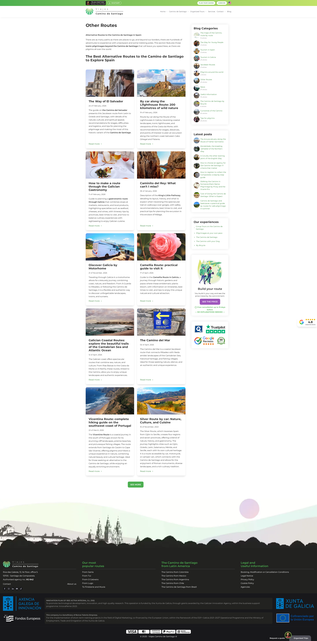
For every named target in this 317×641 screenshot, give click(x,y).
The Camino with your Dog (208, 241)
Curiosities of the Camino (211, 111)
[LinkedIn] (13, 589)
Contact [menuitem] (220, 12)
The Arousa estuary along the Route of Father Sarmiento (213, 140)
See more (135, 484)
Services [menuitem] (211, 12)
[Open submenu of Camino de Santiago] (188, 11)
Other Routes (206, 80)
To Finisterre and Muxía (93, 587)
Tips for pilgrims (207, 118)
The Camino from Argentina (175, 579)
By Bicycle (200, 245)
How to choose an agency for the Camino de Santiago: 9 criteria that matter (213, 165)
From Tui (86, 576)
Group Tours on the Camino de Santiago (209, 227)
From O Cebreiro (90, 579)
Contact (7, 584)
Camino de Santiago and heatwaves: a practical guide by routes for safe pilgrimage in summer (213, 205)
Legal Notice (247, 576)
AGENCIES (221, 3)
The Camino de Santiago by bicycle (212, 102)
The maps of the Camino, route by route (211, 34)
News (202, 87)
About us (71, 584)
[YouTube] (17, 589)
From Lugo (87, 583)
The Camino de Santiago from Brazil (179, 587)
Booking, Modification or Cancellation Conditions (265, 572)
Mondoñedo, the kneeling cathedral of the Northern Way (211, 148)
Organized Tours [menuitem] (197, 12)
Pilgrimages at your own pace (209, 233)
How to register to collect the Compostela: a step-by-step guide (213, 174)
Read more (94, 144)
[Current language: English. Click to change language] (229, 2)
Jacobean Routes (207, 65)
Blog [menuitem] (229, 12)
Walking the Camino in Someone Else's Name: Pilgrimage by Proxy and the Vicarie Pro (212, 185)
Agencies (245, 587)
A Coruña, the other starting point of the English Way (212, 157)
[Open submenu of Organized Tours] (206, 11)
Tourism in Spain (207, 50)
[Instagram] (9, 589)
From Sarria (87, 572)
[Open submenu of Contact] (225, 11)
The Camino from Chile (172, 583)
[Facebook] (5, 589)
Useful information (208, 94)
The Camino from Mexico (173, 576)
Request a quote (277, 638)
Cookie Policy (247, 583)
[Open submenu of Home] (167, 11)
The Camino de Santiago (206, 237)
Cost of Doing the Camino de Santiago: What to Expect (213, 195)
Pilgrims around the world (211, 72)
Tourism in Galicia (208, 57)
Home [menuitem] (162, 12)
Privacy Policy (247, 579)
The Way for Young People (211, 42)
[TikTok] (21, 589)
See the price (210, 301)
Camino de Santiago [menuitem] (178, 12)
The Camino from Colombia (174, 572)
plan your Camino (206, 3)
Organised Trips (301, 638)
